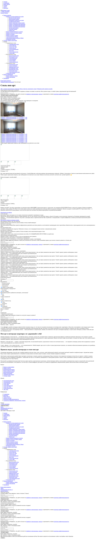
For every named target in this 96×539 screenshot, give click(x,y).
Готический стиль (13, 56)
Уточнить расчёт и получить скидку (8, 320)
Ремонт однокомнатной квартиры (17, 24)
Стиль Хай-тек (12, 45)
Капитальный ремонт (14, 19)
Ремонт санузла (7, 368)
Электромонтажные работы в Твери (14, 38)
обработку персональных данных (34, 94)
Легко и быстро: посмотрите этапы (28, 88)
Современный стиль (14, 44)
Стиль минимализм (13, 49)
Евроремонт (5, 286)
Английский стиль (13, 68)
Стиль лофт (12, 53)
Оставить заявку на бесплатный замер (9, 95)
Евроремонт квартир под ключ (16, 20)
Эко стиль (11, 50)
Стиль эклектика (13, 65)
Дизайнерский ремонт (14, 21)
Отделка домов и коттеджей (10, 40)
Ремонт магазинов (10, 77)
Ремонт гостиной (10, 34)
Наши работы (6, 4)
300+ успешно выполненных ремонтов (10, 88)
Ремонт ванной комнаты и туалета (14, 31)
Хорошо (2, 537)
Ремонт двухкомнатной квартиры (17, 25)
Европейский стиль (13, 69)
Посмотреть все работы (6, 212)
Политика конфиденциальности (11, 399)
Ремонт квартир (7, 15)
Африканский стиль (14, 67)
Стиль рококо (12, 60)
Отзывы (5, 5)
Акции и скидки (7, 398)
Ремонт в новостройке (7, 287)
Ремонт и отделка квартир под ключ (15, 16)
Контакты (5, 8)
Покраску (4, 303)
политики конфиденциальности (61, 94)
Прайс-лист (12, 30)
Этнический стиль (13, 64)
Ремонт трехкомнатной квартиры (17, 26)
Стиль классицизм (13, 62)
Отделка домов (7, 375)
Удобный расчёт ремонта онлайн (44, 88)
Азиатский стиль (13, 70)
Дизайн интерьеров (9, 82)
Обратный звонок (4, 405)
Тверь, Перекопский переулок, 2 (7, 407)
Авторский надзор (10, 73)
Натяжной (4, 306)
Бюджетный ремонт (13, 28)
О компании (6, 3)
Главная (5, 1)
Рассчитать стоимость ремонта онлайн (10, 220)
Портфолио (6, 78)
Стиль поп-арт (12, 48)
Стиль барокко (12, 59)
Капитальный (5, 284)
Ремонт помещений (8, 74)
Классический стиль (14, 55)
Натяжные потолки (10, 39)
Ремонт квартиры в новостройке (17, 22)
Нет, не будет (5, 291)
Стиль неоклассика (13, 51)
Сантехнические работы (12, 36)
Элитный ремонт (13, 29)
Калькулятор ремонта (6, 80)
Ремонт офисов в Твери (11, 75)
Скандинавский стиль (14, 72)
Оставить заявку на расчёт (7, 245)
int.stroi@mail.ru (4, 13)
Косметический (6, 283)
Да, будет (4, 290)
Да (3, 294)
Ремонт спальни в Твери (12, 35)
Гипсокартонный (6, 307)
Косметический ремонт (14, 17)
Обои (3, 302)
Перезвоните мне (4, 499)
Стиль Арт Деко (13, 46)
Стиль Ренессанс (13, 58)
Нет (3, 295)
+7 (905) (5, 11)
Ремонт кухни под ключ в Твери (14, 33)
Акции (5, 6)
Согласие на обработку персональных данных (14, 400)
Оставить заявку (4, 511)
